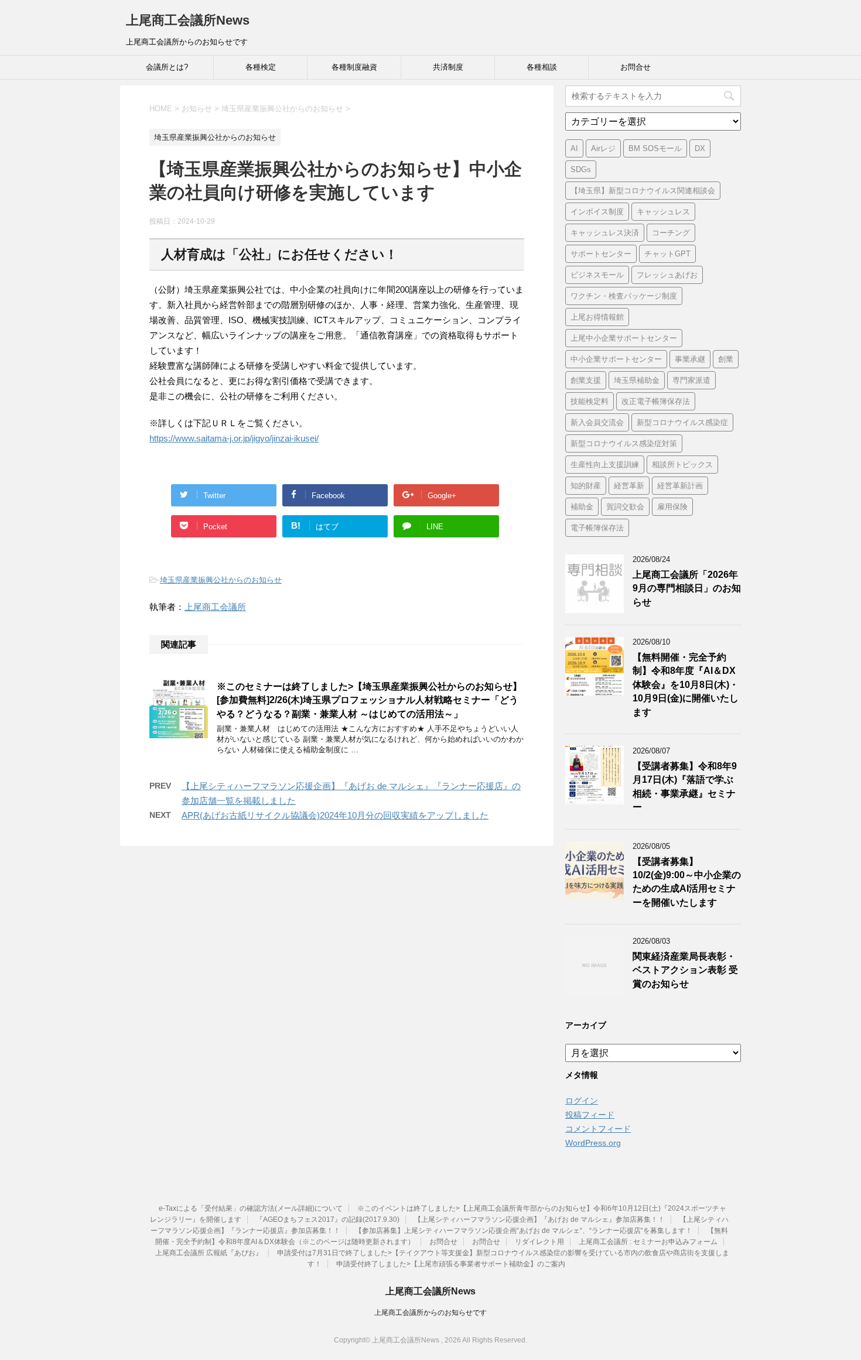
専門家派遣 (691, 380)
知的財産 (585, 485)
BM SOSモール (655, 148)
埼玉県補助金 (637, 380)
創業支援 (585, 380)
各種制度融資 (354, 67)
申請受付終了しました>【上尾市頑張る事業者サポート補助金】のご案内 (450, 1264)
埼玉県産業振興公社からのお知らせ (221, 579)
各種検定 (260, 67)
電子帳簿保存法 (597, 527)
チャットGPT (667, 253)
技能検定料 (589, 401)
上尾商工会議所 (215, 607)
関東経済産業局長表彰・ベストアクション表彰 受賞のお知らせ (685, 970)
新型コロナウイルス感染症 (682, 422)
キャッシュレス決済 (604, 232)
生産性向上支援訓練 (604, 464)
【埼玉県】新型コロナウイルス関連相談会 (642, 190)
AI (574, 148)
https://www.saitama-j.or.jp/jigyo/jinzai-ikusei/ (234, 438)
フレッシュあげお (667, 274)
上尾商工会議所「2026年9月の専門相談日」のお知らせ (687, 588)
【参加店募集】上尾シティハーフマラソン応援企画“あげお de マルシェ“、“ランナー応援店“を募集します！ (523, 1231)
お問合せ (635, 67)
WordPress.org (593, 1142)
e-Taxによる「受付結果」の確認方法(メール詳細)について (251, 1208)
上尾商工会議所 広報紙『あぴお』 (208, 1253)
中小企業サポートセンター (616, 359)
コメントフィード (598, 1128)
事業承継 (690, 359)
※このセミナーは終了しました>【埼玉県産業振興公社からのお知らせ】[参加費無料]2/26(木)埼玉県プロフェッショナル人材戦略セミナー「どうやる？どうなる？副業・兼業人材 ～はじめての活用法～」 (369, 700)
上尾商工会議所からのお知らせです (430, 1312)
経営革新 (629, 485)
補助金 (581, 506)
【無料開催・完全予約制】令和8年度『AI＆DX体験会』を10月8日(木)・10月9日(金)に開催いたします (686, 684)
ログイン (581, 1100)
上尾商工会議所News (188, 20)
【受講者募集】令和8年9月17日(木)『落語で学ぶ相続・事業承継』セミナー (685, 786)
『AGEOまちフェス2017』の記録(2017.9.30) (327, 1219)
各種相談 (542, 67)
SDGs (580, 169)
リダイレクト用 (539, 1242)
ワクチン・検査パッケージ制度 (623, 296)
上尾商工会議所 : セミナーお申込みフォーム (648, 1242)
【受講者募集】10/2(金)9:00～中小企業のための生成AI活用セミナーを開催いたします (687, 882)
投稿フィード (589, 1114)
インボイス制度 (597, 211)
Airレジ (603, 148)
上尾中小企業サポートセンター (623, 338)
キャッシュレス (663, 211)
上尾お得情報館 (597, 317)
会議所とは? (167, 67)
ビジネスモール (597, 274)
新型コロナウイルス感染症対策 (623, 443)
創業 (725, 359)
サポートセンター (600, 253)
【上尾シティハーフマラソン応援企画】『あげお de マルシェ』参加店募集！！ (539, 1219)
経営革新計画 (680, 485)
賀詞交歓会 (625, 506)
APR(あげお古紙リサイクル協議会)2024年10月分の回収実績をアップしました (335, 815)
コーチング (671, 232)
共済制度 (448, 67)
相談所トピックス (682, 464)
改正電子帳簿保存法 (655, 401)
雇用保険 (672, 506)
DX (700, 148)
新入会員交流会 (597, 422)
